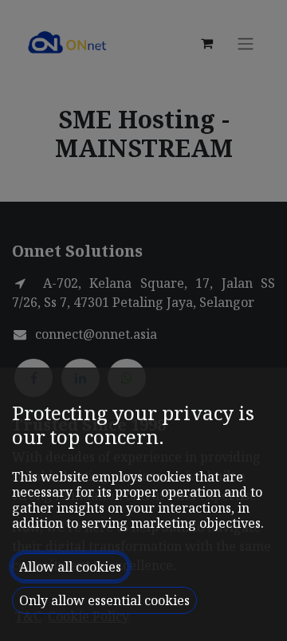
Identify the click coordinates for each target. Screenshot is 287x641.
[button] (70, 566)
